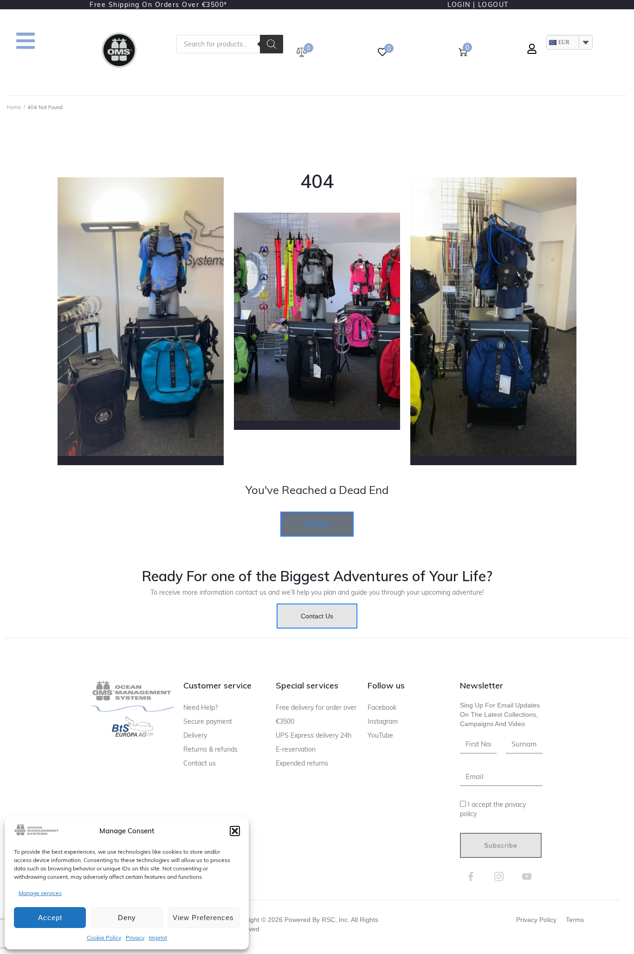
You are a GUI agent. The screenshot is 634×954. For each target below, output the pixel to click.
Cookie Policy (104, 937)
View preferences (203, 918)
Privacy (135, 937)
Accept (50, 918)
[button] (234, 831)
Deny (127, 918)
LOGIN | (461, 4)
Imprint (158, 937)
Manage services (40, 892)
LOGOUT (493, 4)
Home (14, 107)
